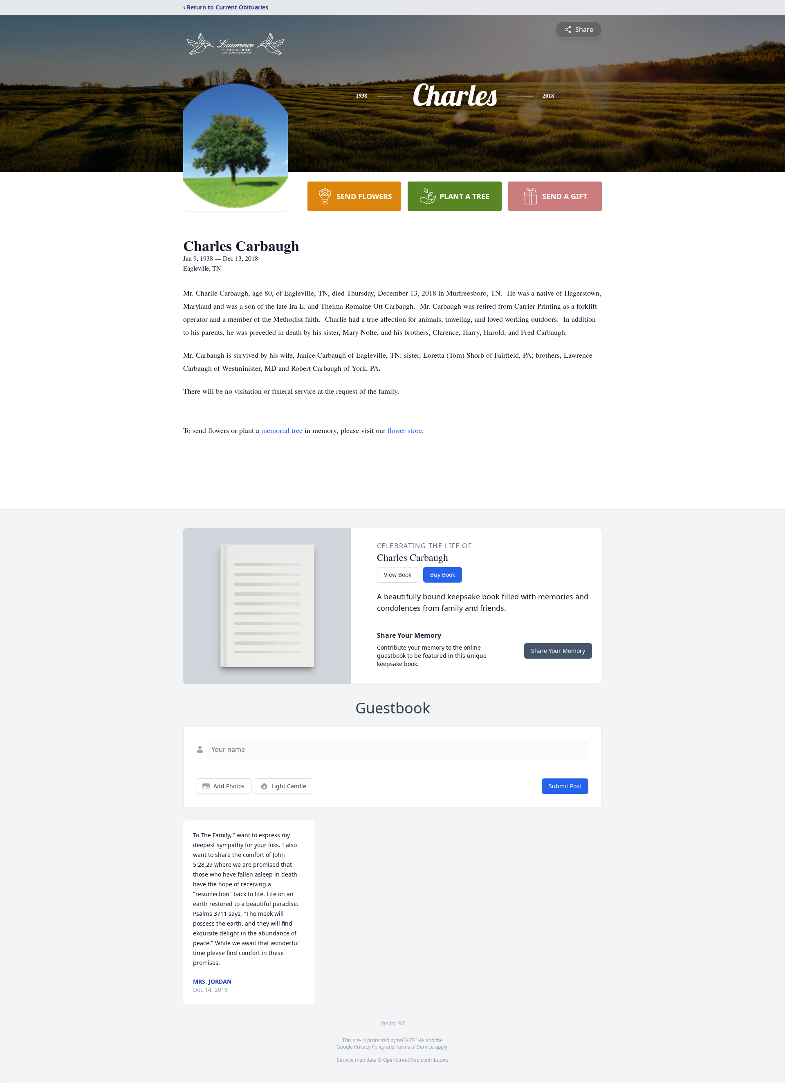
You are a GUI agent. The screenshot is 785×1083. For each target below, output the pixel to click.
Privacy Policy (369, 1046)
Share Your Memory (558, 651)
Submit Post (565, 786)
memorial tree (282, 430)
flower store (405, 430)
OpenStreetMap (401, 1059)
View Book (397, 574)
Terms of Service (415, 1046)
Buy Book (442, 574)
